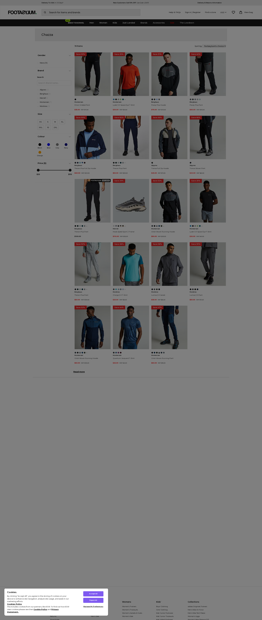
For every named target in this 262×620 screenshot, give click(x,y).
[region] (56, 602)
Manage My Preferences (93, 606)
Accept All (93, 594)
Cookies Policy (14, 604)
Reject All (93, 600)
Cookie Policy (40, 609)
